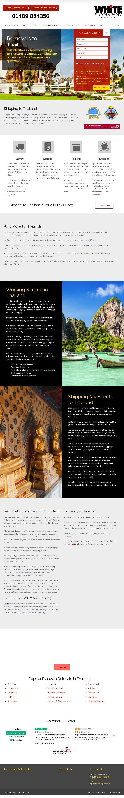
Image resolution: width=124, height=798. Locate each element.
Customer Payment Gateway (44, 8)
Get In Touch (62, 667)
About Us (115, 25)
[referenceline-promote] (102, 126)
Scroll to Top (116, 792)
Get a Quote (106, 205)
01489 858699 (99, 777)
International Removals (50, 25)
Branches (103, 25)
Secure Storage (90, 25)
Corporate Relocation (72, 25)
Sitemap (91, 792)
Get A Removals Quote (15, 8)
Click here (79, 84)
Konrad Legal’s (74, 544)
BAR (42, 120)
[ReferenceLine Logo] (62, 751)
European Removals (30, 25)
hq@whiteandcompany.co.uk (100, 784)
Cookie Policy (100, 792)
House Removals (11, 25)
